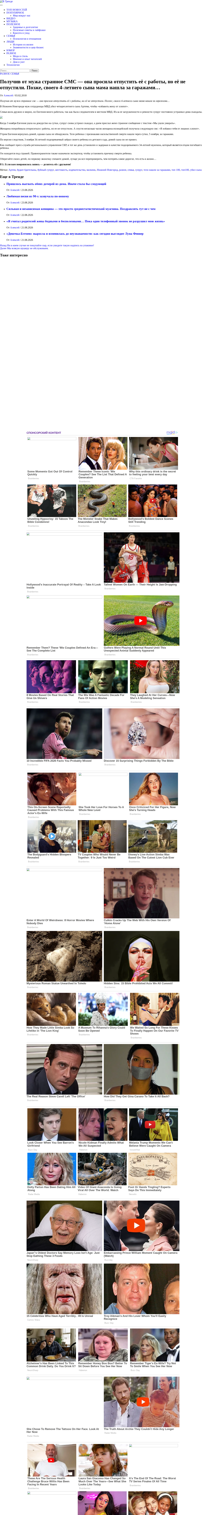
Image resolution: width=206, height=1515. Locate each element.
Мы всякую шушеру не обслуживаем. (24, 248)
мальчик (91, 169)
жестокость (61, 169)
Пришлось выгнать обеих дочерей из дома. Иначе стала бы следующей (56, 184)
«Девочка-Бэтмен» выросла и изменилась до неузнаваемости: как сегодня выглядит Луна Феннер (75, 233)
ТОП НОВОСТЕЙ (16, 9)
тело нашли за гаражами (157, 169)
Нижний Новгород (107, 169)
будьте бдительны (26, 169)
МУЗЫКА (12, 21)
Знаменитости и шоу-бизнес (28, 47)
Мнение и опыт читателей (27, 59)
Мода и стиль (20, 56)
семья (131, 169)
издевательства (77, 169)
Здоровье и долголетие (25, 27)
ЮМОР (10, 50)
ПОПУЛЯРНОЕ (15, 12)
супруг (138, 169)
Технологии (13, 64)
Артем (12, 169)
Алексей (9, 95)
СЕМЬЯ (10, 35)
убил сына (196, 169)
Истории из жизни (23, 44)
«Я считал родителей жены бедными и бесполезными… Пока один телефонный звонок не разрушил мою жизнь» (85, 221)
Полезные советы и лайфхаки (29, 30)
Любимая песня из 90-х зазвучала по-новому (37, 196)
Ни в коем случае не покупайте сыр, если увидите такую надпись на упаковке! (47, 245)
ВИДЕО (10, 18)
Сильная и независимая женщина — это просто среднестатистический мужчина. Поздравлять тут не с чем (80, 209)
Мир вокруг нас (21, 15)
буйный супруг (45, 169)
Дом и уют (19, 62)
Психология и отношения (27, 38)
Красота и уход (21, 33)
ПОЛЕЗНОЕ (13, 24)
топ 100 (176, 169)
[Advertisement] (24, 345)
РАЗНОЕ (11, 53)
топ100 (185, 169)
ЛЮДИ (10, 41)
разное (122, 169)
